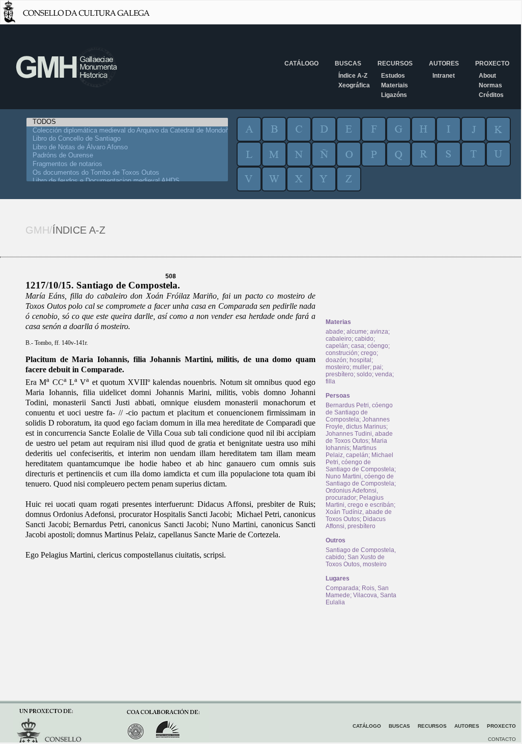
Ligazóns (394, 95)
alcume (356, 331)
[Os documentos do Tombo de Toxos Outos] (127, 173)
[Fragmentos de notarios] (127, 164)
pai (377, 367)
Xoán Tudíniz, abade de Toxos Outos (359, 515)
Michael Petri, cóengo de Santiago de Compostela (360, 462)
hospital (360, 360)
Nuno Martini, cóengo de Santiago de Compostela (360, 480)
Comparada (342, 588)
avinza (379, 331)
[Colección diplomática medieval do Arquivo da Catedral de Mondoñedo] (127, 130)
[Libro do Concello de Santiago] (127, 139)
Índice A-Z (352, 75)
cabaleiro (339, 338)
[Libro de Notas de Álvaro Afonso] (127, 147)
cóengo (377, 345)
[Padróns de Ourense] (127, 155)
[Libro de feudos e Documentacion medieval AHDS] (127, 181)
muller (361, 367)
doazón (336, 360)
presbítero (340, 374)
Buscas (348, 63)
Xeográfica (354, 85)
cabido (364, 338)
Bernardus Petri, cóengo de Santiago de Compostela (359, 412)
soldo (364, 374)
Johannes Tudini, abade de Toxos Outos (359, 437)
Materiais (394, 85)
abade (334, 331)
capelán (337, 345)
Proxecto (492, 63)
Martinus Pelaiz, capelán (351, 451)
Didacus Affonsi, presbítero (356, 522)
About (487, 75)
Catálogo (301, 63)
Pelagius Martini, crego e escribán (360, 501)
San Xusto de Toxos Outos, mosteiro (356, 561)
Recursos (395, 63)
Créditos (491, 95)
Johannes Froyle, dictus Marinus (358, 423)
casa (357, 345)
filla (330, 381)
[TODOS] (127, 122)
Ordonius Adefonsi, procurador (352, 494)
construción (342, 353)
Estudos (393, 75)
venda (383, 374)
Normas (490, 85)
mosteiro (338, 367)
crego (368, 353)
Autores (444, 63)
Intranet (443, 75)
